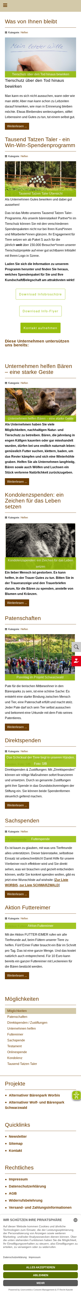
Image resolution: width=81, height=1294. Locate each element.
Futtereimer (15, 1034)
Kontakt (15, 1151)
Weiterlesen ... (17, 126)
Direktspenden (23, 740)
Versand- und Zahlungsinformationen (40, 1207)
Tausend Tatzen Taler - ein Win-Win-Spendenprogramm (40, 142)
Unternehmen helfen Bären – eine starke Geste (38, 369)
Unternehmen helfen (21, 1028)
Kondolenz (14, 1058)
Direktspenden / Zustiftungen (27, 1022)
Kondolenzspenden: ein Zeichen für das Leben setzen (34, 501)
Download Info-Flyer (40, 311)
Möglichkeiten (17, 1011)
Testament (14, 1046)
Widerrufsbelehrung (25, 1200)
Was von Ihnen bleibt (31, 21)
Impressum (18, 1179)
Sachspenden (22, 821)
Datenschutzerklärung (27, 1186)
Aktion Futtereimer (27, 907)
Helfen (24, 32)
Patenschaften (23, 618)
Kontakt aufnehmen (40, 328)
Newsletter (18, 1136)
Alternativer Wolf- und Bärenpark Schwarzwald (34, 1105)
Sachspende (16, 1040)
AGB (13, 1193)
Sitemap (16, 1144)
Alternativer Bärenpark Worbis (34, 1095)
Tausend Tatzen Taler (22, 1063)
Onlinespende (17, 1052)
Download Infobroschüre (40, 294)
